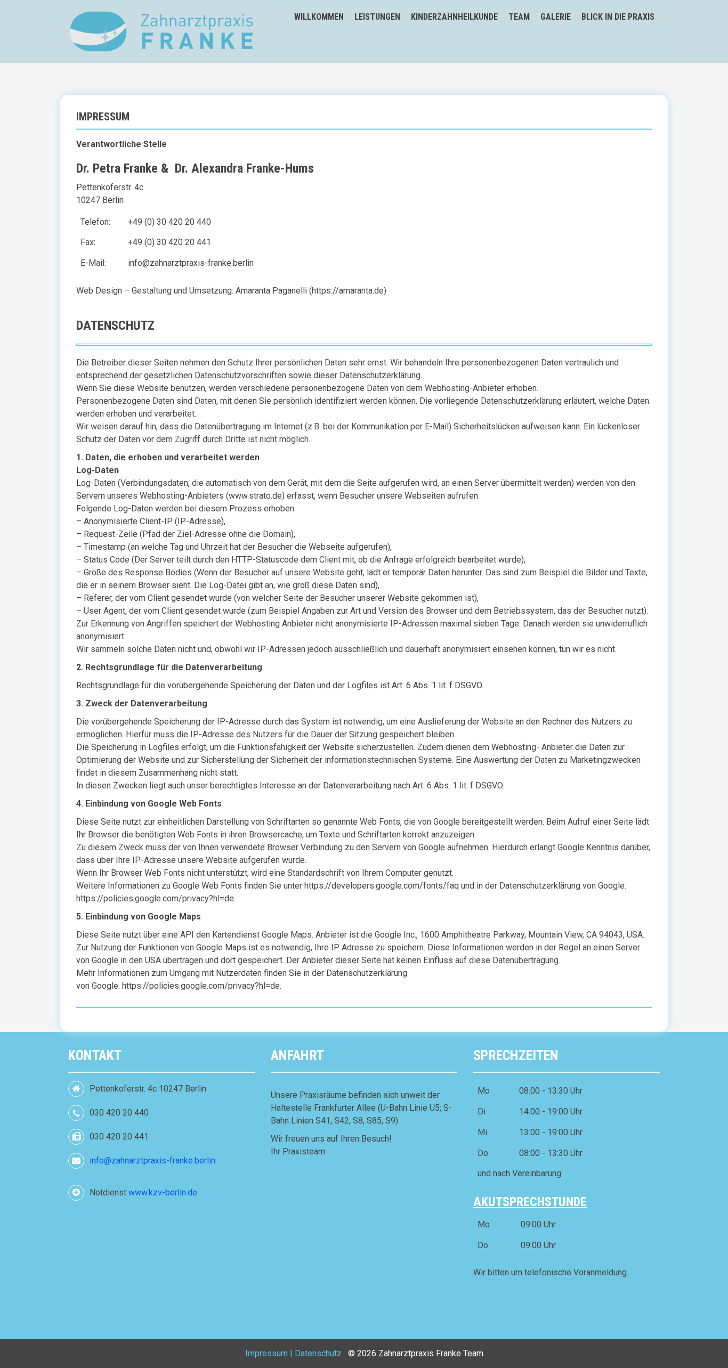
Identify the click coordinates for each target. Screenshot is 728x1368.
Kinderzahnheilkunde (454, 17)
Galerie (555, 17)
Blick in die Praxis (617, 17)
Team (519, 17)
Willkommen (319, 17)
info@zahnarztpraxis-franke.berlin (191, 263)
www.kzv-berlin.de (162, 1192)
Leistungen (377, 17)
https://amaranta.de (348, 291)
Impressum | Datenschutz (293, 1353)
